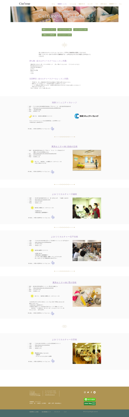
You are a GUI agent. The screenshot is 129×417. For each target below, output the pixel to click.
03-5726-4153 (37, 155)
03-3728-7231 (37, 289)
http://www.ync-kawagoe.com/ (42, 199)
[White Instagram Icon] (85, 392)
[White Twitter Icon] (88, 392)
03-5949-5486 (37, 109)
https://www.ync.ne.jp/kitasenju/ (43, 242)
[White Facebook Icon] (91, 392)
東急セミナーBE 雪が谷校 (65, 282)
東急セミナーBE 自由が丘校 (64, 146)
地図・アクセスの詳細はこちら (41, 152)
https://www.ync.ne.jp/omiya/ (42, 345)
